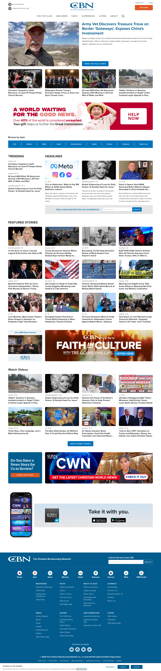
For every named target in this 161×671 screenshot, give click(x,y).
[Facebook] (77, 649)
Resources (64, 601)
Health (94, 144)
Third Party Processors (93, 661)
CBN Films (40, 600)
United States (42, 616)
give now (144, 7)
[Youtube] (71, 649)
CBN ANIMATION (91, 613)
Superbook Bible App (90, 621)
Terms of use (42, 661)
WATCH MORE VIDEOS (80, 444)
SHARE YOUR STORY (25, 475)
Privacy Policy (53, 661)
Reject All (123, 667)
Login (151, 3)
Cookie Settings (110, 667)
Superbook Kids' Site (92, 625)
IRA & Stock (88, 594)
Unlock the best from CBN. (121, 557)
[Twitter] (89, 649)
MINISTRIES (41, 583)
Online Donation (90, 587)
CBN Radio (112, 616)
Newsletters (112, 587)
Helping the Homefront (41, 595)
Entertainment (76, 144)
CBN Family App (67, 636)
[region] (80, 667)
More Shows (65, 632)
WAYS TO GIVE (90, 583)
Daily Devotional (67, 587)
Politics (29, 144)
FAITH (74, 16)
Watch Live (144, 144)
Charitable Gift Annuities (89, 598)
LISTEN (102, 16)
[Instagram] (83, 649)
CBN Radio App (114, 623)
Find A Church (66, 597)
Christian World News (66, 621)
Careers (110, 597)
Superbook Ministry (91, 616)
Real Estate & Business (89, 604)
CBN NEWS (62, 16)
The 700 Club (44, 16)
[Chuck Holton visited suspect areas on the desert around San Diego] (43, 44)
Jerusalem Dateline (68, 629)
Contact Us (139, 3)
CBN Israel (40, 590)
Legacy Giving (89, 590)
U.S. (14, 144)
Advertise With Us (115, 594)
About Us (111, 601)
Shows (109, 144)
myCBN (118, 661)
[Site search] (123, 17)
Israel (59, 144)
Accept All (136, 667)
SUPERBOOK (88, 16)
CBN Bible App (66, 604)
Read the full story (95, 64)
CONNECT (112, 583)
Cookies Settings (108, 661)
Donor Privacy (64, 661)
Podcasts (125, 144)
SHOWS (63, 613)
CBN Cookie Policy (77, 661)
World (44, 144)
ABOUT (114, 16)
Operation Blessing (44, 587)
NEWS (38, 613)
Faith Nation (65, 625)
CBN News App (42, 637)
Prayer (62, 590)
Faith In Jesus (66, 594)
